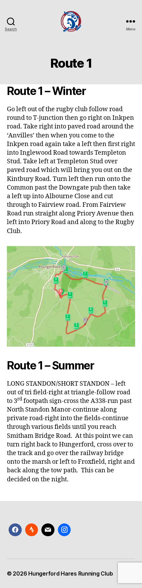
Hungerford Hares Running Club (70, 573)
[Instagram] (64, 530)
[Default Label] (48, 530)
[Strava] (31, 530)
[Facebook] (15, 530)
